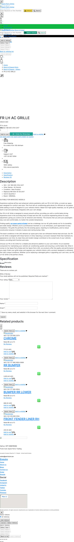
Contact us (4, 470)
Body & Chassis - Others (12, 69)
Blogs (2, 467)
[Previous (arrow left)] (0, 541)
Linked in (3, 485)
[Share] (2, 539)
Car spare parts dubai (18, 137)
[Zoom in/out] (6, 539)
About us (3, 465)
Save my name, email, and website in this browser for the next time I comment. (29, 312)
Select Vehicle (12, 523)
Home (6, 25)
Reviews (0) (8, 177)
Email (2, 308)
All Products (8, 27)
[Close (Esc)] (0, 539)
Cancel (3, 523)
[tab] (39, 173)
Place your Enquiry (10, 36)
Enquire (4, 459)
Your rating (4, 280)
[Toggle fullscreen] (4, 539)
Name (2, 303)
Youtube (3, 490)
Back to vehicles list (7, 51)
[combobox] (11, 10)
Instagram (3, 483)
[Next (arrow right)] (2, 541)
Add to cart (5, 134)
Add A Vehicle (5, 40)
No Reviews (8, 344)
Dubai (2, 472)
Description (7, 173)
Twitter (2, 488)
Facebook (3, 480)
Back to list (4, 536)
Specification (8, 175)
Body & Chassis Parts (11, 67)
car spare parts (5, 137)
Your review (4, 299)
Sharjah (2, 474)
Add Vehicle (5, 520)
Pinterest (3, 493)
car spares (29, 137)
